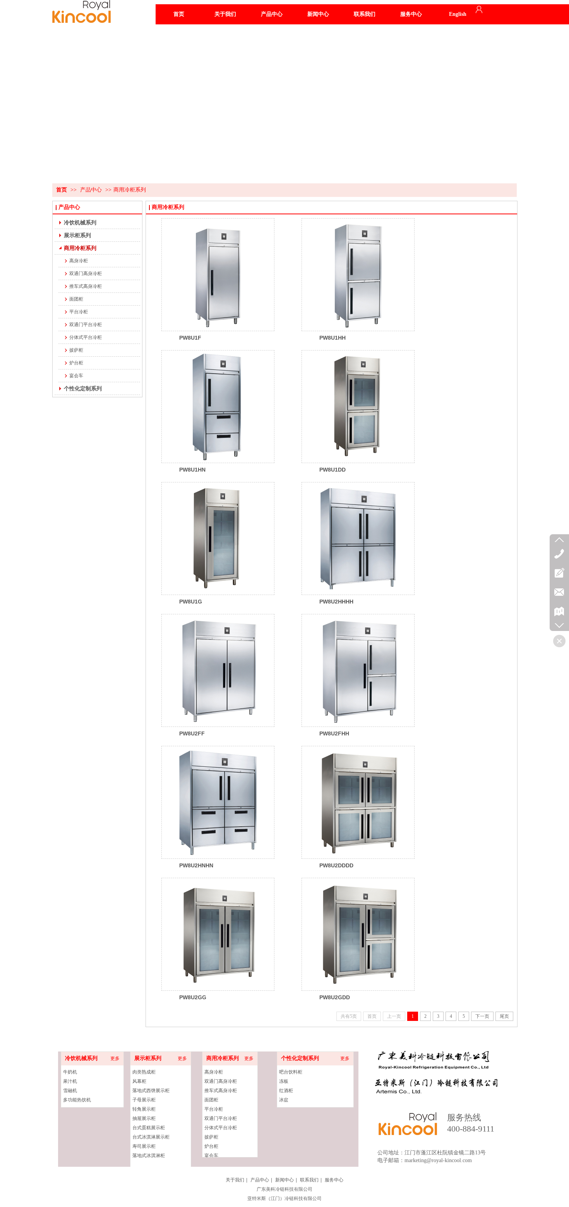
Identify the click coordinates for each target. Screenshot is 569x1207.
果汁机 (70, 1081)
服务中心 (334, 1180)
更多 (115, 1058)
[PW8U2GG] (217, 934)
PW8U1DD (332, 470)
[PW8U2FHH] (358, 670)
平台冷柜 (213, 1109)
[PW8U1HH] (358, 274)
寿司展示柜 (144, 1146)
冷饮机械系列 (81, 1058)
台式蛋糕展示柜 (148, 1127)
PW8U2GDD (334, 997)
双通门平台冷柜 (220, 1118)
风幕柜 (139, 1081)
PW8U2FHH (334, 733)
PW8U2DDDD (336, 865)
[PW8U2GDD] (358, 934)
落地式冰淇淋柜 (148, 1155)
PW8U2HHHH (336, 601)
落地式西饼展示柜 (151, 1090)
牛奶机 (70, 1072)
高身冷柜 (213, 1072)
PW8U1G (190, 601)
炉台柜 (211, 1146)
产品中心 (91, 190)
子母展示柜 (144, 1100)
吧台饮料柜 (290, 1072)
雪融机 (70, 1090)
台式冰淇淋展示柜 (151, 1137)
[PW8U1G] (217, 538)
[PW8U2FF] (217, 670)
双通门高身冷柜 (220, 1081)
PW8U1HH (332, 338)
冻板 (283, 1081)
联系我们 (309, 1180)
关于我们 (235, 1180)
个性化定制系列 (300, 1058)
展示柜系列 (147, 1058)
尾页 (504, 1016)
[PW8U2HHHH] (358, 538)
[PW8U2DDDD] (358, 802)
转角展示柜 (144, 1109)
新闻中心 (284, 1180)
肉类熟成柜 (144, 1072)
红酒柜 (286, 1090)
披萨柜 (211, 1137)
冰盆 (283, 1100)
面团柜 (211, 1100)
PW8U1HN (192, 470)
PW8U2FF (192, 733)
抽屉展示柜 (144, 1118)
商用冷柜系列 (129, 190)
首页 (61, 190)
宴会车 (211, 1155)
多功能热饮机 (77, 1100)
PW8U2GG (192, 997)
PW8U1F (190, 338)
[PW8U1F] (217, 274)
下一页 (482, 1016)
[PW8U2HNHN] (217, 802)
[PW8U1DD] (358, 406)
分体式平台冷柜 (220, 1127)
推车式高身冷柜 (220, 1090)
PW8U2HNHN (196, 865)
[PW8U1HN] (217, 406)
